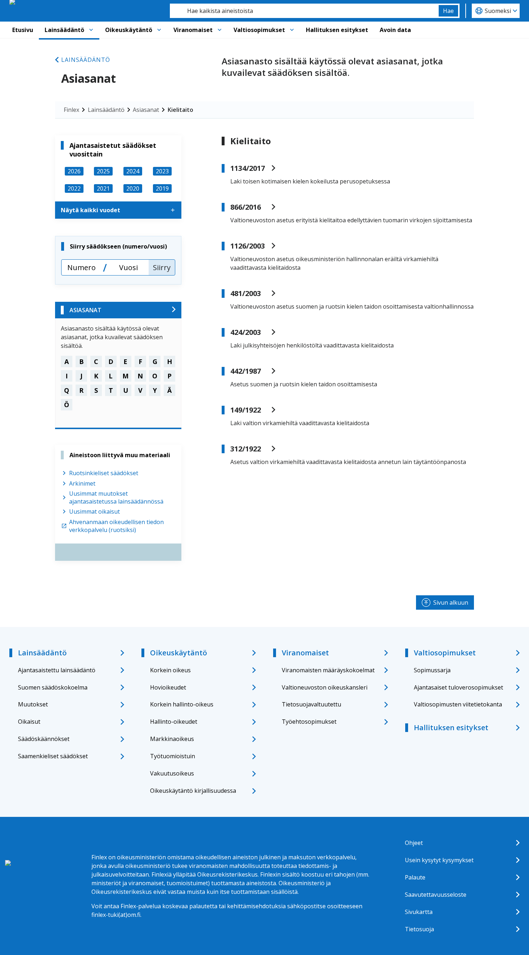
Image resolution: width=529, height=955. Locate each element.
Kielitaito (180, 110)
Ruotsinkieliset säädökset (103, 473)
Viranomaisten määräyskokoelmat (328, 670)
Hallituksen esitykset (337, 30)
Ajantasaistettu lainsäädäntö (56, 670)
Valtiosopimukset (259, 30)
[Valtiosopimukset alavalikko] (291, 30)
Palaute (415, 877)
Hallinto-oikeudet (173, 722)
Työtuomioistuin (172, 756)
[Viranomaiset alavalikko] (219, 30)
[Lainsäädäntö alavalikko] (91, 30)
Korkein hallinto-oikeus (181, 704)
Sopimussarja (432, 670)
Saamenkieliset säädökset (53, 756)
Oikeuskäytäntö (128, 30)
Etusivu (22, 30)
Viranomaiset (193, 30)
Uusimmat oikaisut (94, 511)
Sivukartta (419, 912)
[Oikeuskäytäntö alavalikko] (159, 30)
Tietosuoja (419, 929)
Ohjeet (414, 843)
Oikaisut (29, 722)
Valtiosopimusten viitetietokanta (458, 704)
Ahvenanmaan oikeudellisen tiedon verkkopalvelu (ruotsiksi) (116, 526)
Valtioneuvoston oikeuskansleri (324, 687)
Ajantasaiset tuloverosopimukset (458, 687)
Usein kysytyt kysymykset (439, 860)
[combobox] (304, 11)
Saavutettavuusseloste (435, 895)
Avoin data (395, 30)
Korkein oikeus (170, 670)
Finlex (71, 110)
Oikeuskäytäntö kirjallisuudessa (193, 791)
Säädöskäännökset (43, 739)
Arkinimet (82, 483)
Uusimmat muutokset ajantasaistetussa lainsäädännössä (116, 497)
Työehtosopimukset (309, 722)
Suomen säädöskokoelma (52, 687)
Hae (448, 11)
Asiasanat (146, 110)
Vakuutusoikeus (172, 773)
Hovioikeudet (168, 687)
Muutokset (33, 704)
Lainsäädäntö (64, 30)
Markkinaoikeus (172, 739)
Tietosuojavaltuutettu (311, 704)
